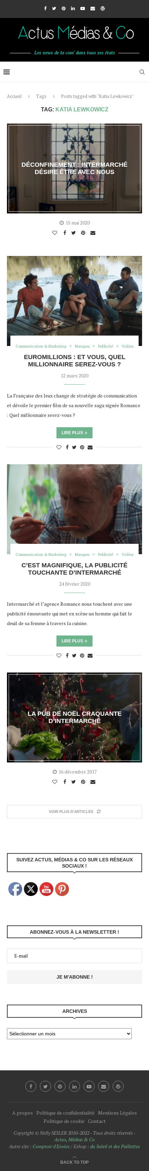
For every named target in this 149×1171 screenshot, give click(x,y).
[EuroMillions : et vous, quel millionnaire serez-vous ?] (74, 301)
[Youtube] (82, 8)
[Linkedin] (73, 8)
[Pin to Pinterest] (84, 232)
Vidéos (127, 346)
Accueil (14, 96)
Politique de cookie (64, 1121)
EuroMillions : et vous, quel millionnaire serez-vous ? (74, 361)
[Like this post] (55, 232)
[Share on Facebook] (65, 232)
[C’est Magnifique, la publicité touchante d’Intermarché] (74, 509)
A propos (22, 1112)
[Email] (92, 8)
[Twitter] (54, 8)
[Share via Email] (93, 232)
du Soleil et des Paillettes (115, 1146)
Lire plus (72, 432)
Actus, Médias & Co (74, 1139)
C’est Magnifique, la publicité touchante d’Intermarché (74, 569)
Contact (97, 1121)
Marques (82, 346)
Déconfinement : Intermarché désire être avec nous (74, 168)
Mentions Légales (117, 1112)
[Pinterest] (63, 8)
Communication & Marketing (41, 346)
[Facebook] (45, 8)
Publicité (105, 346)
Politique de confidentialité (65, 1112)
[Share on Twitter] (74, 232)
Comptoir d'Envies (51, 1146)
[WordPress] (102, 8)
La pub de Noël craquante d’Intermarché (75, 717)
